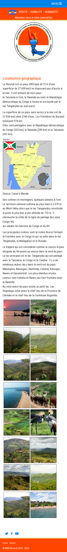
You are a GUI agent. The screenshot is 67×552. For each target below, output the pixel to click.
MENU (55, 3)
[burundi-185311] (43, 340)
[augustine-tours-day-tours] (43, 367)
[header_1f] (17, 477)
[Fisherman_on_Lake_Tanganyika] (17, 313)
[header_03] (43, 313)
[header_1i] (43, 505)
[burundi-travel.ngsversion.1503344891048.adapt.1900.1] (17, 340)
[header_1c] (17, 450)
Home (5, 543)
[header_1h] (17, 505)
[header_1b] (43, 422)
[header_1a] (17, 422)
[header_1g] (43, 477)
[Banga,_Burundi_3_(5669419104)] (17, 367)
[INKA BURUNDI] (43, 395)
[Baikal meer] (17, 395)
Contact (12, 543)
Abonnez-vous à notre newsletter (33, 17)
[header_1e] (43, 450)
